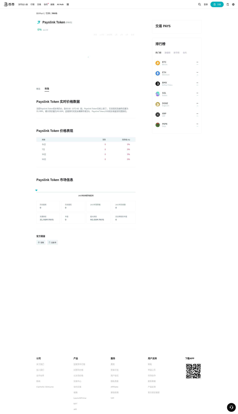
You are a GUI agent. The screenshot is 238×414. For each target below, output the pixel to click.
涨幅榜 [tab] (167, 52)
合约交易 (77, 387)
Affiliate (114, 387)
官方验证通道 (153, 392)
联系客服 (152, 381)
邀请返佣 (114, 392)
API (75, 409)
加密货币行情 (79, 364)
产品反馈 (152, 387)
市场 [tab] (47, 88)
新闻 (38, 381)
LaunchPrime (80, 398)
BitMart (40, 13)
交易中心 (77, 381)
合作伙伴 (40, 375)
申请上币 (152, 370)
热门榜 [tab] (158, 52)
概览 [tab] (38, 89)
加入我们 (40, 370)
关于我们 (40, 364)
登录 (206, 4)
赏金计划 (114, 370)
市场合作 (152, 375)
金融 (75, 392)
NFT (75, 403)
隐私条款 (114, 381)
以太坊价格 (78, 375)
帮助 (150, 364)
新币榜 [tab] (176, 52)
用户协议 (114, 375)
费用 (113, 364)
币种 (48, 13)
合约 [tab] (185, 52)
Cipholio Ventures (45, 387)
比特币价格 (78, 370)
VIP (112, 398)
